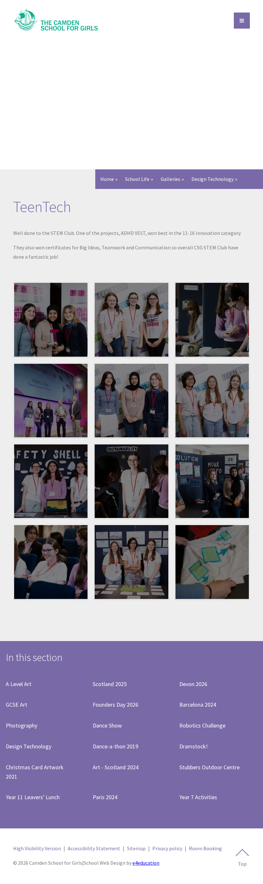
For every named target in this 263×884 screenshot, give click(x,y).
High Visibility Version (37, 848)
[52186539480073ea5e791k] (131, 562)
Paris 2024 (105, 797)
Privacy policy (167, 848)
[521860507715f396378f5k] (51, 481)
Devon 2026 (193, 684)
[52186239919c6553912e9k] (212, 400)
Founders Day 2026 (115, 704)
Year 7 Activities (198, 797)
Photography (21, 725)
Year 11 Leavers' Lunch (33, 797)
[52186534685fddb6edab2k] (51, 562)
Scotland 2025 (110, 684)
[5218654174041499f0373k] (212, 562)
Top (242, 864)
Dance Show (107, 725)
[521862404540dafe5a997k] (131, 400)
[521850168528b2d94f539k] (212, 481)
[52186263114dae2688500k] (51, 400)
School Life (137, 179)
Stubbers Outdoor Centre (209, 767)
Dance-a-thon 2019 (115, 746)
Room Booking (205, 848)
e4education (145, 863)
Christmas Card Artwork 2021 (35, 771)
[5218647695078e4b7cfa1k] (131, 319)
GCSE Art (16, 704)
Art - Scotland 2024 (116, 767)
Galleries (170, 179)
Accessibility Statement (94, 848)
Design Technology (212, 179)
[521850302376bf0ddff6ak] (131, 481)
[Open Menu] (242, 21)
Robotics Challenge (202, 725)
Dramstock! (193, 746)
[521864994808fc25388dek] (51, 319)
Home (107, 179)
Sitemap (136, 848)
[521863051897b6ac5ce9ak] (212, 319)
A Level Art (18, 684)
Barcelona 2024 (197, 704)
